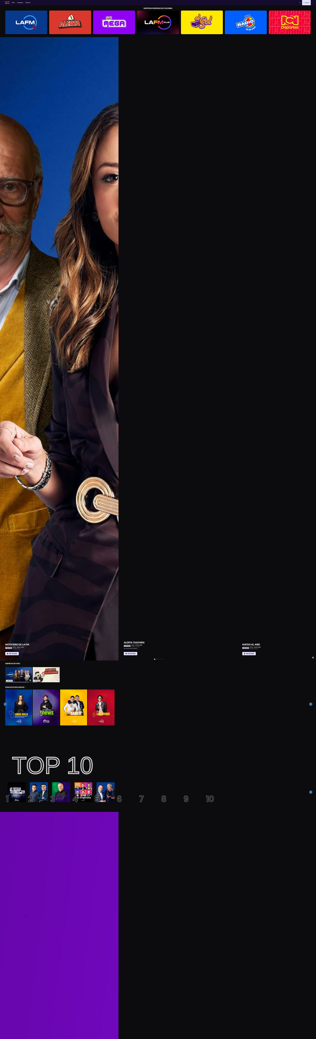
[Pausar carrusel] (313, 657)
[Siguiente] (310, 792)
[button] (300, 2)
